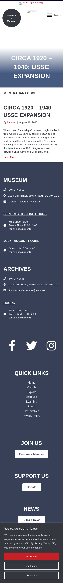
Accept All (31, 556)
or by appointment (20, 228)
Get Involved (31, 411)
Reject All (31, 575)
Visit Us (31, 387)
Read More (10, 157)
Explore (31, 392)
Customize (31, 566)
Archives (31, 396)
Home (31, 382)
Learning (31, 401)
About (31, 406)
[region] (31, 553)
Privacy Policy (31, 415)
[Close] (59, 526)
